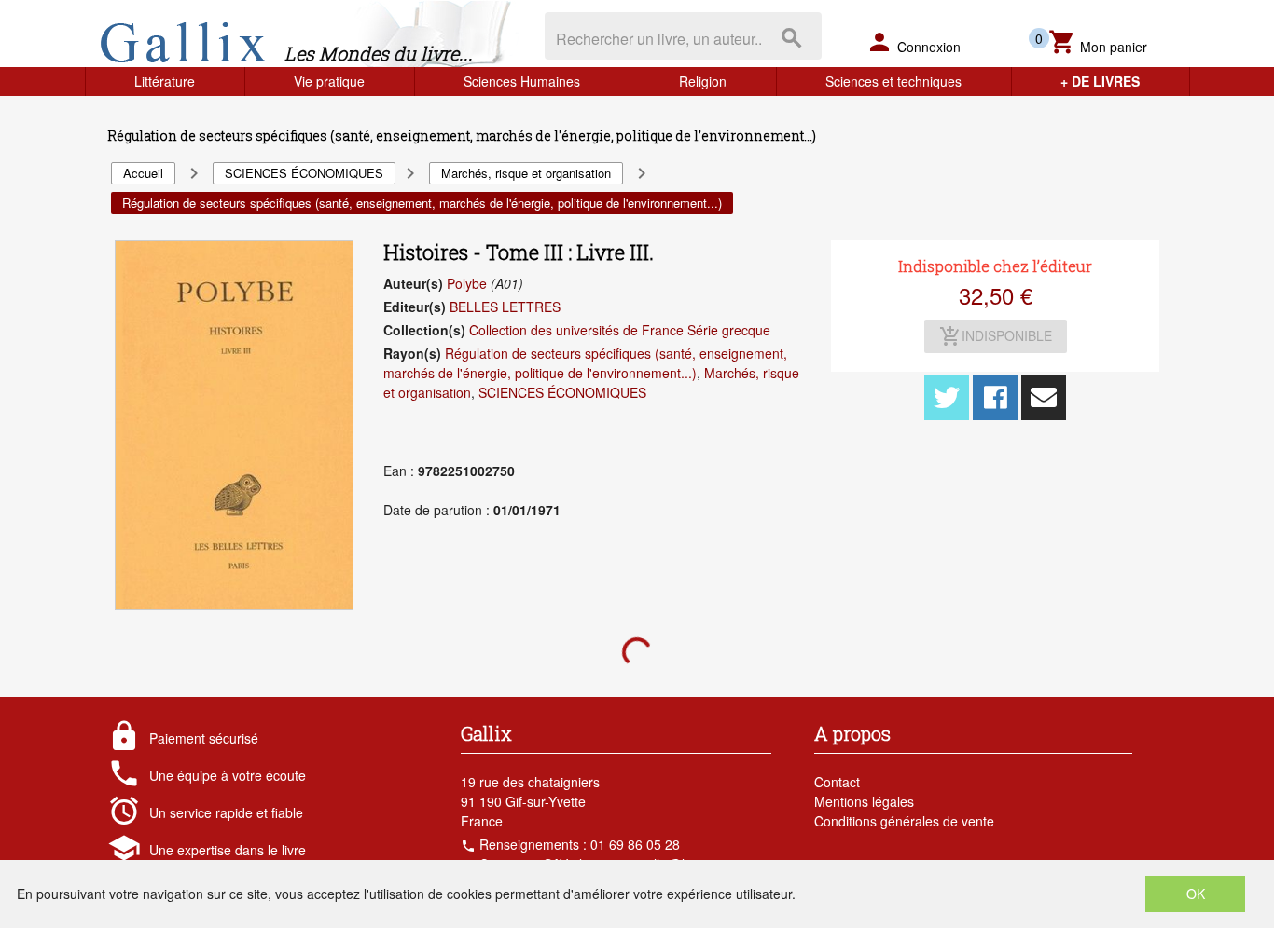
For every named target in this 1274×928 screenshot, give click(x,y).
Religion (703, 81)
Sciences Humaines (522, 81)
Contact (837, 781)
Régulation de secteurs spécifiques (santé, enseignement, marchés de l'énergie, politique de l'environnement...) (585, 363)
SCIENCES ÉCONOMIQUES (562, 392)
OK (1195, 893)
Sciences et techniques (893, 81)
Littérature (164, 81)
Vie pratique (329, 81)
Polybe (467, 283)
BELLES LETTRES (505, 306)
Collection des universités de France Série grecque (619, 330)
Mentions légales (864, 801)
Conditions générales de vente (904, 821)
